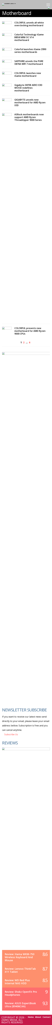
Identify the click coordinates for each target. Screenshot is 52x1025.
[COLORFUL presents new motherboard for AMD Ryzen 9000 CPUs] (7, 329)
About (38, 1017)
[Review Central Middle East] (11, 3)
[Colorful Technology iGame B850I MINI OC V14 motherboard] (7, 35)
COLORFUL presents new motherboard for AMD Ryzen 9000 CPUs (29, 331)
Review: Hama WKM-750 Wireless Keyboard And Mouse (19, 957)
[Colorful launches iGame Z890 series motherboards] (7, 50)
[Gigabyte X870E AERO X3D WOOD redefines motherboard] (7, 86)
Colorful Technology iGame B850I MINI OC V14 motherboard (29, 37)
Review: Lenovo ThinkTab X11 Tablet (20, 970)
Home (31, 1017)
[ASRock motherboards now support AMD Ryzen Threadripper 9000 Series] (7, 217)
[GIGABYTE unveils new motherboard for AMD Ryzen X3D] (7, 100)
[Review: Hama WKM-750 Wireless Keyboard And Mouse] (26, 851)
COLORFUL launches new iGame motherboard (27, 74)
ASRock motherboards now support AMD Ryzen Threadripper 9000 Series (29, 117)
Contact (47, 1017)
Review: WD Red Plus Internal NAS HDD (17, 982)
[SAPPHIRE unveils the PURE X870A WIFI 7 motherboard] (7, 62)
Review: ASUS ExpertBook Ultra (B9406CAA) (20, 1005)
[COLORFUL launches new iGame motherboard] (7, 74)
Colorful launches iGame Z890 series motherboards (30, 51)
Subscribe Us (11, 734)
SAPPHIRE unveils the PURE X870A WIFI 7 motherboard (28, 62)
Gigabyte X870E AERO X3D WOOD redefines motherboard (28, 87)
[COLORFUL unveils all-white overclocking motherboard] (7, 23)
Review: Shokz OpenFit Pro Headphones (21, 993)
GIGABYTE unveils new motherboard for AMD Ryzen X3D (29, 102)
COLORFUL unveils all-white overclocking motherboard (29, 24)
